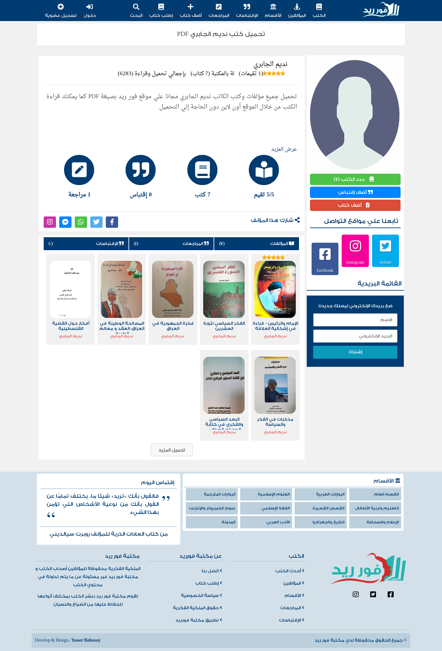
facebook (325, 270)
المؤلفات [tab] (254, 243)
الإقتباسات (247, 15)
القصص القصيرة (329, 508)
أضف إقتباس (353, 192)
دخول (89, 15)
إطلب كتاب (161, 15)
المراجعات (218, 15)
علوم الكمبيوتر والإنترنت (212, 508)
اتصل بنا (211, 571)
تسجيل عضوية (61, 15)
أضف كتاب (191, 15)
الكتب (319, 15)
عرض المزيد (284, 149)
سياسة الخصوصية (200, 595)
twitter (386, 262)
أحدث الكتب (288, 571)
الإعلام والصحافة (383, 522)
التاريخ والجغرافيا (329, 522)
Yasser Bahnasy (86, 640)
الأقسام (273, 15)
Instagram (355, 262)
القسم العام (386, 494)
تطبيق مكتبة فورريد (197, 620)
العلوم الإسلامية (274, 494)
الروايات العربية (330, 494)
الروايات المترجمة (220, 494)
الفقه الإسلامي (275, 508)
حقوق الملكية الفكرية (196, 608)
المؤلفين (297, 15)
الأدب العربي (278, 522)
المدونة (229, 522)
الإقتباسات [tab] (84, 243)
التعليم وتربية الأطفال (377, 508)
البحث (136, 15)
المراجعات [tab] (169, 243)
